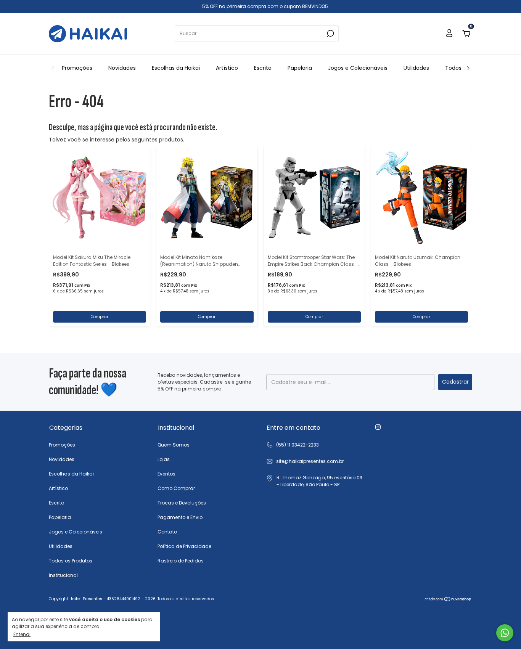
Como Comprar (176, 488)
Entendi (22, 634)
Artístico (227, 68)
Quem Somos (174, 445)
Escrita (263, 68)
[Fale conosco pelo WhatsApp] (504, 632)
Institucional (63, 575)
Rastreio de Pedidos (181, 560)
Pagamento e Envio (180, 517)
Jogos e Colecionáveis (358, 68)
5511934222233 (292, 445)
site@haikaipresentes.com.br (310, 461)
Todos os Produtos (70, 560)
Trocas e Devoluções (182, 503)
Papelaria (300, 68)
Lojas (164, 459)
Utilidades (416, 68)
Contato (167, 532)
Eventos (166, 474)
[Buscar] (330, 33)
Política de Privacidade (184, 546)
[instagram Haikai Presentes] (378, 427)
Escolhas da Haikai (176, 68)
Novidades (122, 68)
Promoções (77, 68)
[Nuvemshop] (448, 600)
